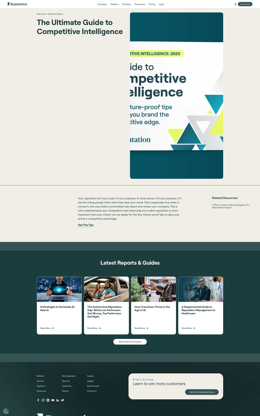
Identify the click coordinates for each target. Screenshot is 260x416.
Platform (40, 376)
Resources (41, 391)
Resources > (42, 14)
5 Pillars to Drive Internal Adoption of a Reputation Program (230, 206)
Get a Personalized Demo (202, 392)
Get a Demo (245, 4)
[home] (17, 4)
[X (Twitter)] (48, 400)
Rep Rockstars (93, 386)
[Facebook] (38, 400)
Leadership (66, 386)
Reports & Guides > (56, 14)
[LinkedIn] (57, 400)
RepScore (41, 386)
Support (90, 381)
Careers (90, 376)
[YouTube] (52, 400)
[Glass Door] (62, 400)
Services (40, 381)
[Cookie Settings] (6, 411)
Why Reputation (69, 376)
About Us (66, 381)
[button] (102, 4)
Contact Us (92, 391)
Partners (65, 391)
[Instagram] (43, 400)
